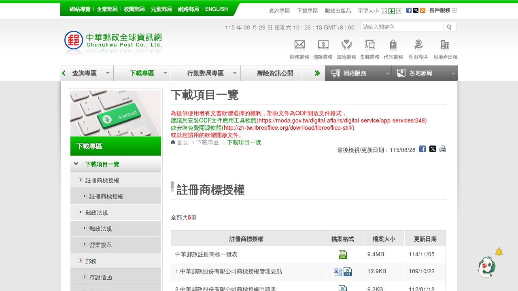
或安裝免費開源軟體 (196, 127)
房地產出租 (445, 56)
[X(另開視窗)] (415, 10)
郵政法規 (96, 212)
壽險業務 (346, 56)
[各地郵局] (424, 73)
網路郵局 (188, 9)
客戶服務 (445, 13)
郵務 (91, 261)
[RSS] (422, 10)
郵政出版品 (338, 10)
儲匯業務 (323, 56)
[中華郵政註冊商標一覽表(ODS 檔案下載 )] (343, 257)
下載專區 (307, 10)
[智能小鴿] (485, 267)
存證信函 (100, 277)
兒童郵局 (161, 9)
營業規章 (100, 244)
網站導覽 (80, 9)
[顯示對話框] (499, 252)
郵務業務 (299, 56)
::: (64, 7)
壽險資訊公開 (275, 73)
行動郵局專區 (205, 73)
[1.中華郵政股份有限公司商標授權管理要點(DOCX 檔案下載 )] (339, 274)
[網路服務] (358, 73)
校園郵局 (134, 9)
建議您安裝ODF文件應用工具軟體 (214, 120)
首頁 (182, 142)
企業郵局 (107, 9)
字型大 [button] (399, 11)
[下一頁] (316, 73)
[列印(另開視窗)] (442, 150)
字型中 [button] (391, 11)
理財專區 (418, 56)
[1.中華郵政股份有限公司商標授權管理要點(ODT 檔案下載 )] (348, 274)
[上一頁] (63, 73)
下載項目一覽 (102, 164)
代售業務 (393, 56)
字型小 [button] (384, 11)
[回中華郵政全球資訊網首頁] (113, 52)
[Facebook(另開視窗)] (409, 10)
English (216, 9)
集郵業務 (370, 56)
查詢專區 (279, 10)
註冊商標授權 (102, 180)
